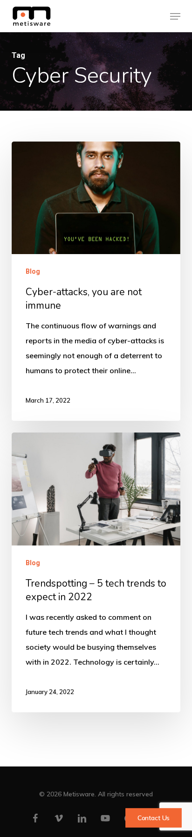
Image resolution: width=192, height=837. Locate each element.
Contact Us (153, 818)
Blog (33, 271)
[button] (175, 16)
